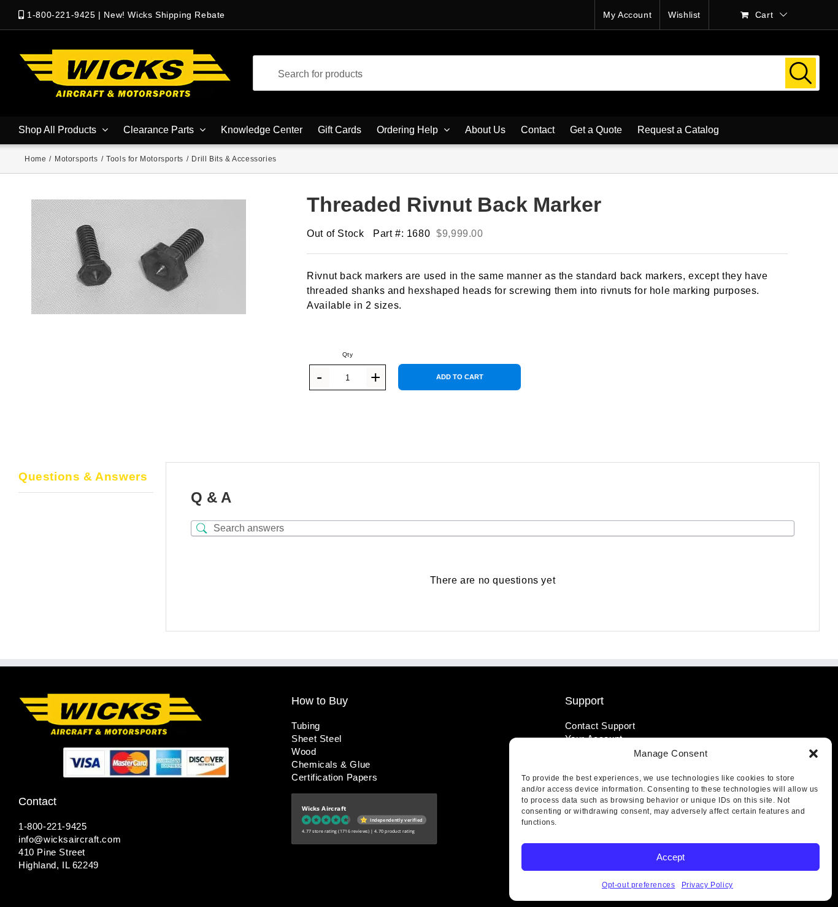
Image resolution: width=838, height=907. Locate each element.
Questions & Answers (82, 476)
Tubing (305, 725)
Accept (670, 857)
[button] (813, 753)
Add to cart (459, 376)
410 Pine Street (51, 852)
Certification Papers (334, 777)
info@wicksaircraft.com (69, 839)
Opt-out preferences (638, 885)
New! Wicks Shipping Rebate (164, 15)
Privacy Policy (707, 885)
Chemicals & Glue (331, 764)
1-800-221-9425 (61, 15)
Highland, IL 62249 (58, 865)
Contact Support (600, 725)
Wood (303, 751)
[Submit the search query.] (800, 73)
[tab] (85, 477)
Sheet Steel (316, 738)
